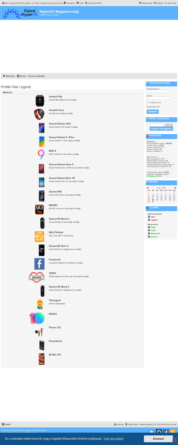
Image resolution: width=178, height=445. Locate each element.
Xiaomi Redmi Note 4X (62, 178)
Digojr (153, 227)
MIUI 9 (52, 150)
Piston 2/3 (55, 327)
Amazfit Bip (55, 96)
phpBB (14, 430)
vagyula (154, 220)
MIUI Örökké (56, 232)
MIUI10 (53, 313)
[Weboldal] (20, 13)
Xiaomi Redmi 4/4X (60, 123)
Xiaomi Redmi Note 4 (61, 164)
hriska (153, 230)
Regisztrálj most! (153, 107)
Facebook (55, 259)
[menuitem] (16, 3)
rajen (153, 217)
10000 (52, 273)
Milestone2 (155, 233)
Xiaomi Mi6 (55, 191)
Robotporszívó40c (154, 176)
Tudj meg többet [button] (113, 438)
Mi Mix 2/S (55, 354)
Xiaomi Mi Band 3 (59, 286)
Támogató (55, 300)
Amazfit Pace (56, 110)
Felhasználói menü (159, 83)
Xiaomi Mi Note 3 (59, 246)
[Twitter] (152, 432)
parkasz (154, 237)
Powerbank (55, 341)
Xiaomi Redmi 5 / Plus (61, 137)
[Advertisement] (89, 46)
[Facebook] (166, 432)
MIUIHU (53, 205)
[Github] (159, 432)
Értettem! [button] (158, 438)
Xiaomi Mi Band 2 (59, 218)
